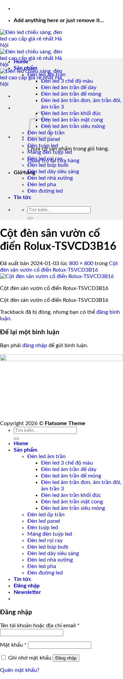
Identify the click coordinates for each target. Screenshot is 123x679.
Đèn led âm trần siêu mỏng (73, 126)
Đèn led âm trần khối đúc (71, 113)
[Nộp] (30, 218)
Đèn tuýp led (42, 145)
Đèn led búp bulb (47, 165)
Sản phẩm (25, 68)
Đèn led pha (41, 184)
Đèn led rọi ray (45, 158)
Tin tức (22, 197)
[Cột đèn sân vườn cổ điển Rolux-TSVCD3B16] (57, 276)
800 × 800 (81, 263)
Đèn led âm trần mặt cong (72, 120)
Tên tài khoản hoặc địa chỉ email (40, 625)
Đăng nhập (66, 658)
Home (21, 61)
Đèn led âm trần (46, 74)
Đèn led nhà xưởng (50, 178)
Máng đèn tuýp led (49, 152)
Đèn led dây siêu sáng (53, 171)
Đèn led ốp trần (46, 514)
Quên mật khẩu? (19, 670)
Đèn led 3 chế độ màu (67, 81)
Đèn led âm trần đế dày (68, 87)
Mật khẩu (13, 645)
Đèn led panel (43, 139)
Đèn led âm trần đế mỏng (71, 94)
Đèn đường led (45, 191)
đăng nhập (34, 345)
